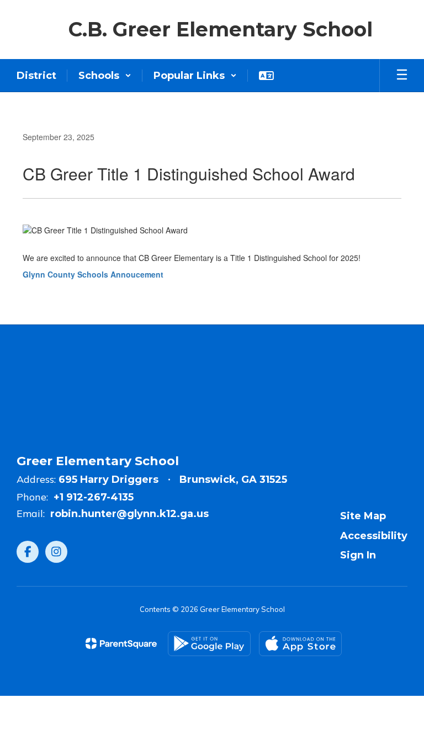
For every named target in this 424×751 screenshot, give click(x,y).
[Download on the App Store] (300, 643)
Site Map (363, 516)
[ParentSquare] (121, 643)
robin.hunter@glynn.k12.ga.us (129, 514)
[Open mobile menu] (402, 75)
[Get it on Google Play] (209, 643)
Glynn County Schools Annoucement (93, 274)
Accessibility (373, 536)
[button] (104, 75)
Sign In (358, 555)
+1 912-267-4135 (94, 497)
